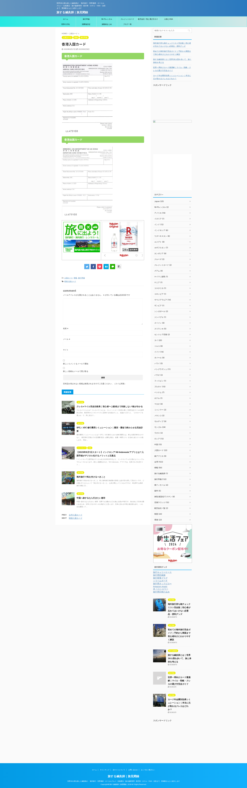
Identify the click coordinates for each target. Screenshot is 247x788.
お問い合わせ (133, 770)
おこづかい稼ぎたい (148, 770)
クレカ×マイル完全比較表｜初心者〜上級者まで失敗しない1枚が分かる (110, 406)
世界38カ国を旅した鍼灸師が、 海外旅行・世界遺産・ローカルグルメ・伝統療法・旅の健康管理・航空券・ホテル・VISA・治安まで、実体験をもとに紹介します (123, 781)
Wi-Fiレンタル (106, 19)
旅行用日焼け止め (161, 592)
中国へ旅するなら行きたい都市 (91, 498)
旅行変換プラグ (160, 578)
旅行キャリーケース (162, 572)
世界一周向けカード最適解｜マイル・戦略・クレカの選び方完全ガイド (172, 69)
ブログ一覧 (127, 24)
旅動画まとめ (107, 24)
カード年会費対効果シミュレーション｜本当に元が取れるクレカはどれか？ (172, 77)
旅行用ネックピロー (162, 583)
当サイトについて (119, 770)
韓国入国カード (75, 518)
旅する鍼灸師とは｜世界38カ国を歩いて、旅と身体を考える (172, 60)
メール (66, 339)
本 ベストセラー (160, 589)
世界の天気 (65, 24)
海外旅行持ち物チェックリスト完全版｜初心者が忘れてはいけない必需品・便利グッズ (172, 44)
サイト (65, 350)
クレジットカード (127, 19)
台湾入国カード (75, 515)
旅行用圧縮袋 (159, 575)
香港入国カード (70, 281)
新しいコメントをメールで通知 (75, 364)
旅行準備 (86, 19)
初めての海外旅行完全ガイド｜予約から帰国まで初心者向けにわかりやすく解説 (172, 52)
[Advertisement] (172, 103)
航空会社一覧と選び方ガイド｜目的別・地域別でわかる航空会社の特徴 (148, 20)
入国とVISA (168, 19)
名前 (65, 328)
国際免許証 (86, 24)
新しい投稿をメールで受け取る (75, 371)
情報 (75, 278)
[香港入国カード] (106, 266)
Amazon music (160, 586)
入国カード (68, 278)
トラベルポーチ (160, 580)
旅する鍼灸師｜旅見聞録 (72, 12)
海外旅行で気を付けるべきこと (91, 477)
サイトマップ (104, 770)
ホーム (65, 19)
